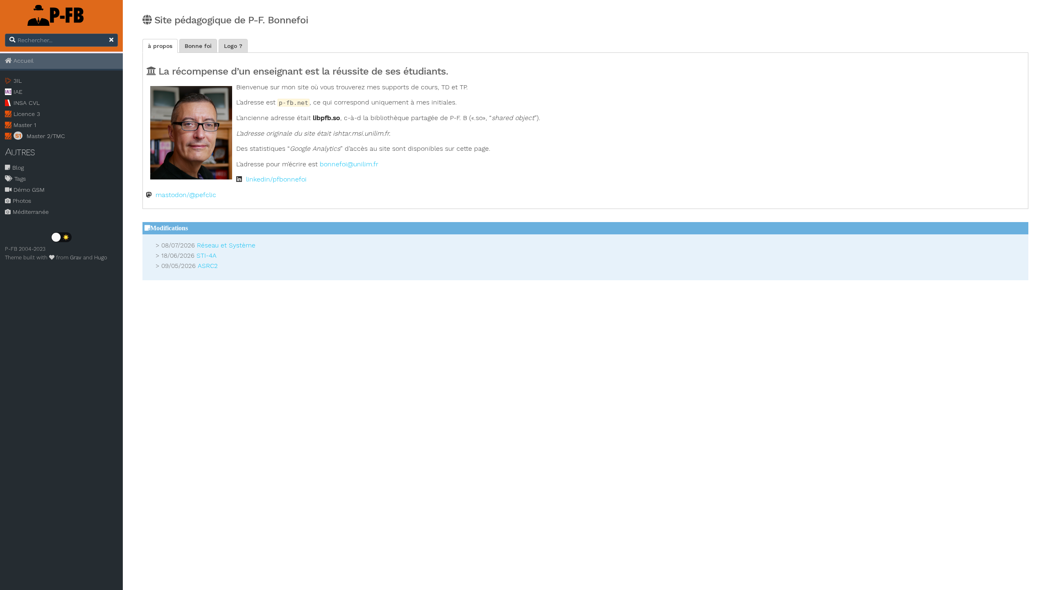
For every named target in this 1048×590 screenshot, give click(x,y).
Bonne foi (198, 46)
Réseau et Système (226, 245)
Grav (75, 257)
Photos (21, 200)
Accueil (22, 60)
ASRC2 (208, 266)
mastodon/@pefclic (186, 195)
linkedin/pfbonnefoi (276, 179)
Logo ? (233, 46)
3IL (18, 80)
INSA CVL (27, 103)
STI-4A (206, 255)
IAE (18, 91)
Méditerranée (30, 212)
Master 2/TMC (40, 135)
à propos (160, 46)
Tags (19, 178)
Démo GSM (28, 189)
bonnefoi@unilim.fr (349, 164)
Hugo (100, 257)
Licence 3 (27, 114)
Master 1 (25, 125)
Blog (17, 167)
